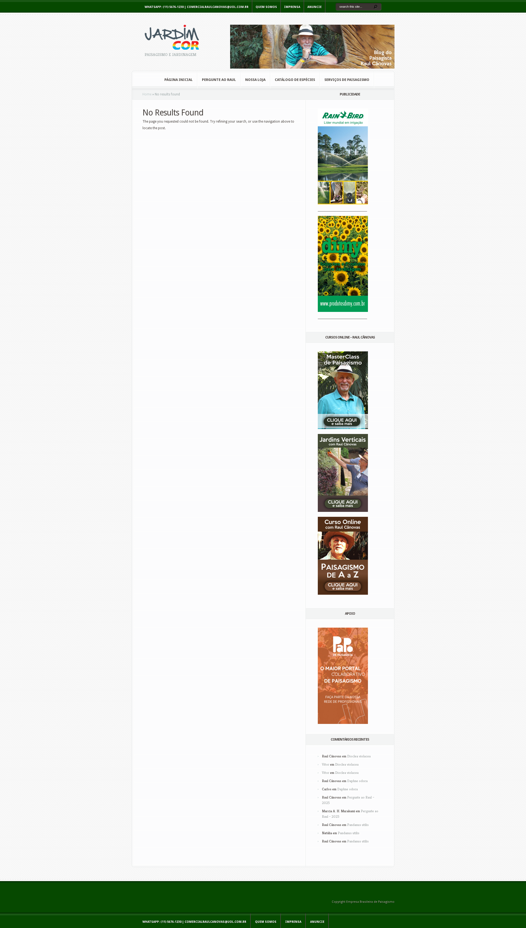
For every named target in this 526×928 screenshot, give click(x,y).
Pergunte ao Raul (219, 80)
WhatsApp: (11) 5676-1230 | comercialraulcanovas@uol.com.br (196, 7)
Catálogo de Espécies (295, 80)
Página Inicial (178, 80)
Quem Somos (266, 7)
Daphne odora (357, 780)
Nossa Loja (255, 80)
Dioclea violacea (359, 756)
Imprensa (292, 7)
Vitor (325, 764)
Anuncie (314, 7)
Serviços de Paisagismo (346, 80)
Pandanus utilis (358, 824)
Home (146, 94)
